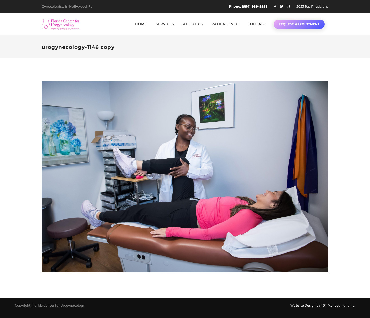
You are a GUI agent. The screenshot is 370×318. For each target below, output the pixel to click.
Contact (257, 24)
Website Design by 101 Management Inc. (322, 305)
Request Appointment (299, 24)
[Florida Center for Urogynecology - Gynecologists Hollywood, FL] (60, 24)
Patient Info (225, 24)
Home (141, 24)
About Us (193, 24)
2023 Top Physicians (312, 6)
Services (165, 24)
